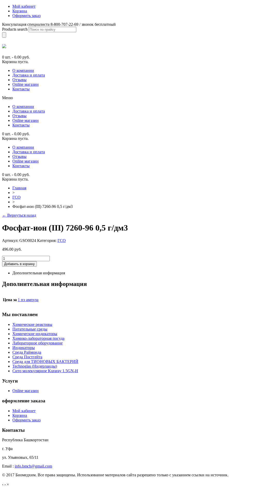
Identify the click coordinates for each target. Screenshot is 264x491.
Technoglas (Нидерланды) (34, 366)
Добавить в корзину (19, 264)
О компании (23, 70)
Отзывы (19, 80)
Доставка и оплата (28, 75)
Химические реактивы (32, 324)
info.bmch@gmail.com (33, 466)
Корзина (19, 415)
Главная (19, 188)
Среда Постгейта (27, 357)
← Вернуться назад (19, 215)
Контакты (21, 89)
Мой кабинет (24, 411)
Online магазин (25, 84)
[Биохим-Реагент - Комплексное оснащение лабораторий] (4, 46)
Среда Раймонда (26, 352)
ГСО (16, 197)
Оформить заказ (26, 420)
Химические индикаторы (34, 334)
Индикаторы (23, 347)
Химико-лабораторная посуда (38, 338)
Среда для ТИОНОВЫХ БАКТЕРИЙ (45, 361)
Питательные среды (29, 329)
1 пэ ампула (28, 300)
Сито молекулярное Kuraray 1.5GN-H (45, 371)
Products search (15, 29)
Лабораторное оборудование (37, 343)
